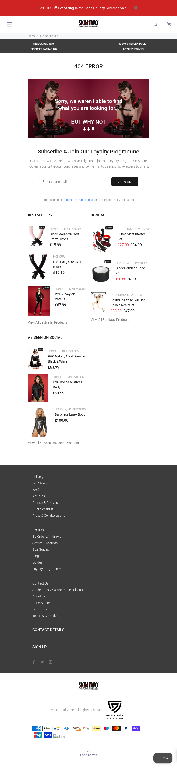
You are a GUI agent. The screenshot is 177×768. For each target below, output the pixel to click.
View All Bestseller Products (47, 322)
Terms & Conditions (46, 616)
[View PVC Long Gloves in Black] (38, 268)
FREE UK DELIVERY (44, 43)
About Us (39, 596)
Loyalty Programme (46, 569)
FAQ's (36, 490)
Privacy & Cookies (45, 502)
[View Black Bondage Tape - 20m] (101, 274)
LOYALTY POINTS (133, 49)
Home (31, 36)
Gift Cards (39, 609)
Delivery (38, 477)
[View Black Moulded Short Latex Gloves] (36, 237)
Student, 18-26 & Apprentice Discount (59, 590)
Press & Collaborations (48, 515)
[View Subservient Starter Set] (102, 241)
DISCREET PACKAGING (44, 49)
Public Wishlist (42, 509)
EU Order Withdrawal (47, 536)
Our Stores (39, 483)
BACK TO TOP (88, 755)
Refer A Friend (42, 603)
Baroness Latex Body (70, 414)
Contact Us (40, 583)
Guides (37, 562)
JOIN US (124, 182)
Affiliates (38, 496)
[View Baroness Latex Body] (39, 421)
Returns (38, 530)
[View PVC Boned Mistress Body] (38, 388)
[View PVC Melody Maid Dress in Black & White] (35, 358)
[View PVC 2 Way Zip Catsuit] (39, 301)
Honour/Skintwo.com (65, 229)
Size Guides (40, 549)
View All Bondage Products (110, 319)
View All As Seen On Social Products (53, 443)
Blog (35, 556)
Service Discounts (45, 543)
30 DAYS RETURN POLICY (133, 43)
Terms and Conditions (79, 199)
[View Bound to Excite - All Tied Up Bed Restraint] (98, 302)
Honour (59, 256)
